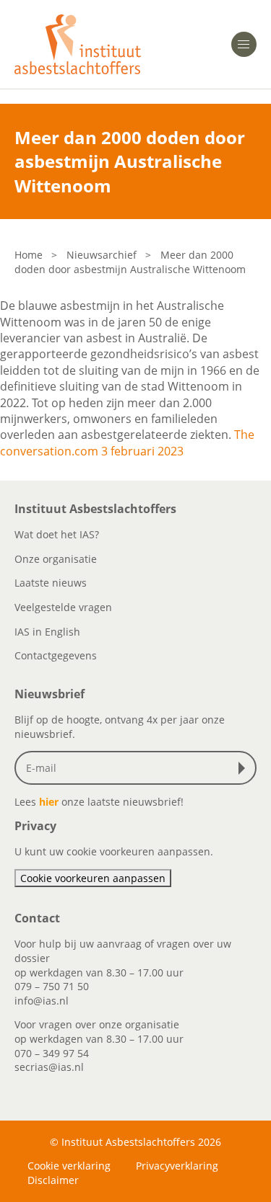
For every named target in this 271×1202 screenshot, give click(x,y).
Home (28, 255)
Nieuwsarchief (101, 255)
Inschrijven (244, 768)
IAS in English (47, 631)
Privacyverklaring (177, 1165)
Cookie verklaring (69, 1165)
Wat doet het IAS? (56, 534)
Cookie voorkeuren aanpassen (92, 878)
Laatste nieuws (50, 582)
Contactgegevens (55, 655)
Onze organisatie (55, 559)
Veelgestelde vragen (63, 607)
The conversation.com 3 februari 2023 (127, 442)
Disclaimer (53, 1180)
